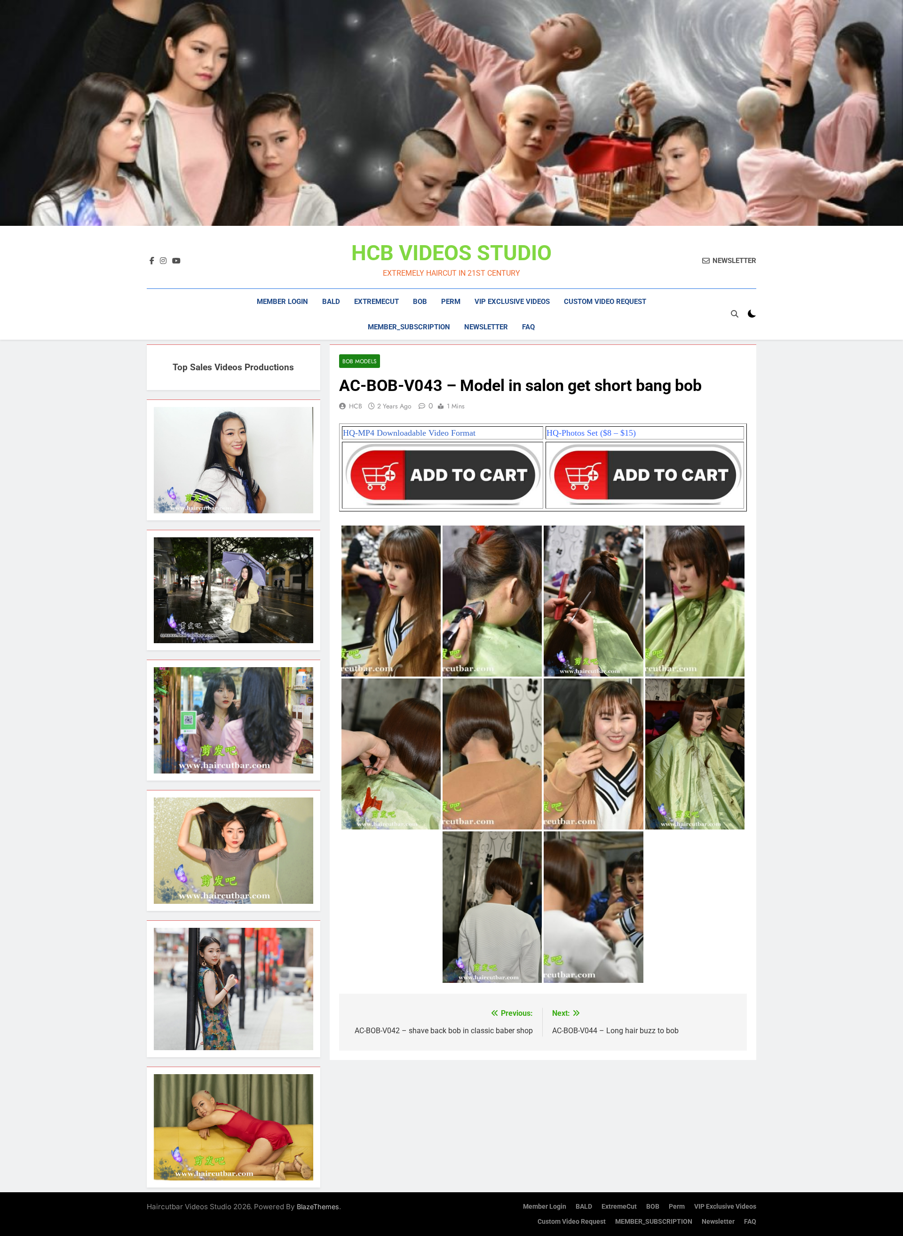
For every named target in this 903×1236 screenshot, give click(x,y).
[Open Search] (734, 314)
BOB (420, 301)
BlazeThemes (318, 1207)
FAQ (528, 327)
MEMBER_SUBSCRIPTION (409, 327)
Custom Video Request (605, 301)
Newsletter (486, 327)
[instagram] (163, 261)
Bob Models (359, 361)
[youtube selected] (176, 261)
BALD (331, 301)
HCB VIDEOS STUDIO (451, 252)
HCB (355, 406)
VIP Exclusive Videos (512, 301)
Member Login (282, 301)
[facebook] (152, 261)
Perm (450, 301)
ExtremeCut (376, 301)
